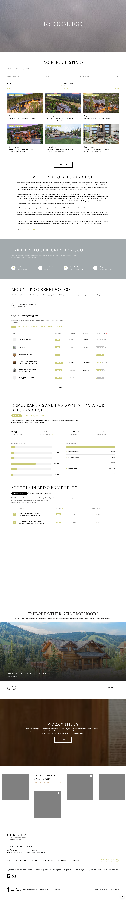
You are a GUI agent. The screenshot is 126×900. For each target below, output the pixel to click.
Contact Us (76, 860)
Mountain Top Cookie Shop (28, 369)
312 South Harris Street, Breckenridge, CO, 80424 (31, 523)
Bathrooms (48, 76)
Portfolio (34, 860)
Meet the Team (21, 860)
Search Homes (63, 165)
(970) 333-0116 (12, 850)
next (14, 688)
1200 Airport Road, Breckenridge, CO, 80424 (30, 515)
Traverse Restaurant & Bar (28, 361)
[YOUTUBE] (117, 860)
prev (9, 688)
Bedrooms (86, 76)
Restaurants (23, 327)
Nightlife (60, 327)
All (14, 327)
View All (111, 687)
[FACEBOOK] (102, 860)
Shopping (34, 327)
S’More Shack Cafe (25, 355)
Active (43, 327)
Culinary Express (25, 339)
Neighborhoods (48, 860)
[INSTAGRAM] (107, 860)
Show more (63, 387)
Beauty (51, 327)
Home (9, 860)
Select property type (13, 76)
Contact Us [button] (63, 740)
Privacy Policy (114, 889)
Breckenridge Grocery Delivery (26, 377)
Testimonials (62, 860)
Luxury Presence (55, 889)
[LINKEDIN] (112, 860)
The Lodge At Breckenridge (28, 363)
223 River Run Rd (24, 371)
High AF (21, 347)
